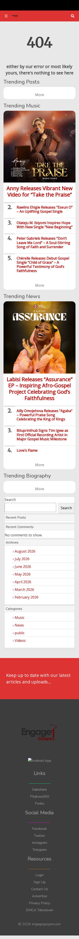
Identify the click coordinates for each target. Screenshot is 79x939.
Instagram (39, 842)
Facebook (39, 828)
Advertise (39, 896)
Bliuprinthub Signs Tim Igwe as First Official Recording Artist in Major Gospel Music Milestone (42, 434)
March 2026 (24, 589)
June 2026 (23, 566)
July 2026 (22, 558)
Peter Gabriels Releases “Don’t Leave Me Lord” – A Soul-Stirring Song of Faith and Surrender (43, 242)
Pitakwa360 (39, 796)
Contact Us (39, 889)
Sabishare (39, 789)
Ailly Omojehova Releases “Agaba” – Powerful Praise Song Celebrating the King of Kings (44, 414)
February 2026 (26, 597)
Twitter (39, 835)
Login (39, 875)
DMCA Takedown (39, 910)
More (39, 94)
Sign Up (40, 882)
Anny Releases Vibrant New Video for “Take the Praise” (40, 191)
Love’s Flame (27, 450)
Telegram (39, 849)
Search (10, 499)
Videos (20, 640)
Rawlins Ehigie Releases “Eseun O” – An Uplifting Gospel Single (45, 209)
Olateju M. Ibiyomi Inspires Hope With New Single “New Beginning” (45, 224)
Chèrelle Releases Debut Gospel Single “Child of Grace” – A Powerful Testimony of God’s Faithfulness (43, 264)
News (19, 625)
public (20, 632)
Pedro (39, 803)
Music (19, 617)
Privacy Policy (39, 903)
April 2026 (23, 581)
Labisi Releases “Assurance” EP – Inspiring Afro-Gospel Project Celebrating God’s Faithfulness (39, 389)
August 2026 (25, 551)
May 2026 (23, 574)
